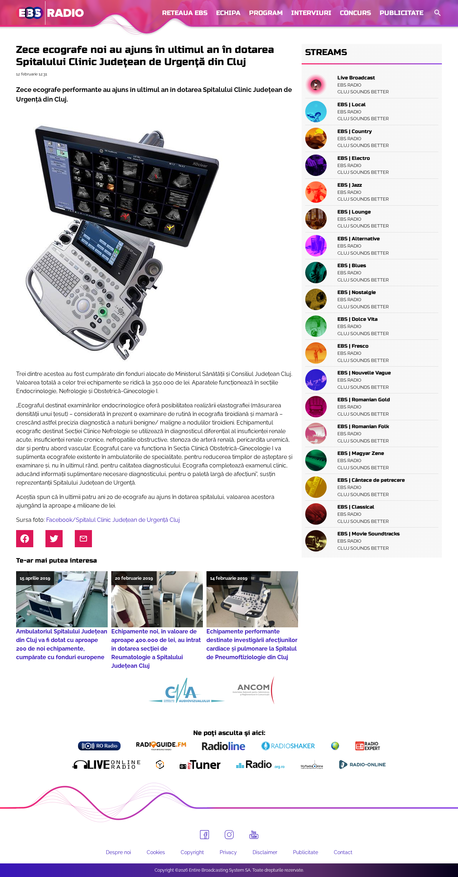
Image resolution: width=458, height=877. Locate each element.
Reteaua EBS (185, 13)
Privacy (228, 852)
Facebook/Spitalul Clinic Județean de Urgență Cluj (113, 519)
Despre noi (118, 852)
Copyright (192, 852)
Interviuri (311, 13)
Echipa (228, 13)
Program (266, 13)
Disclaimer (265, 852)
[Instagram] (229, 834)
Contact (343, 852)
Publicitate (401, 13)
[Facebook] (204, 834)
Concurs (355, 13)
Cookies (156, 852)
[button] (437, 13)
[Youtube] (253, 835)
